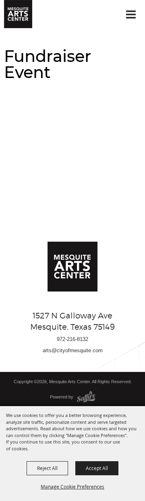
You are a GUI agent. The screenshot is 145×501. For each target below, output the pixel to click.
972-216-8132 (72, 339)
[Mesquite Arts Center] (18, 14)
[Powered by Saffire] (86, 396)
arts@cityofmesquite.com (73, 350)
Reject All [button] (47, 468)
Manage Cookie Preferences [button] (72, 486)
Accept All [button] (97, 468)
